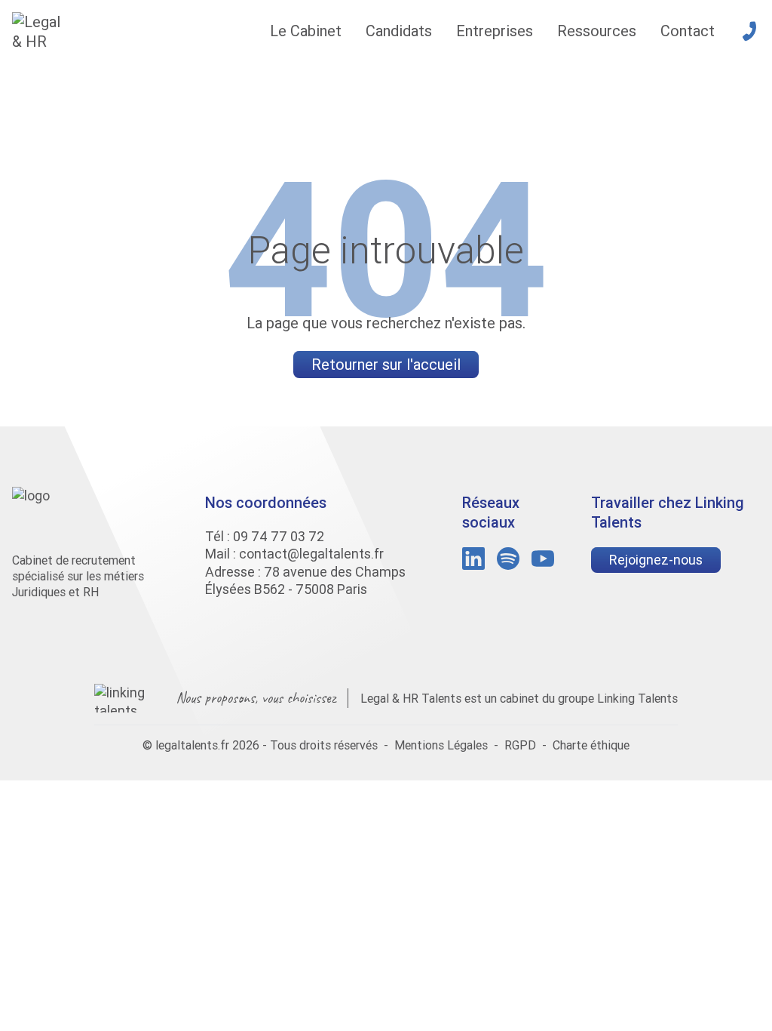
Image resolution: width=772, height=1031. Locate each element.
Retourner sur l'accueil (386, 364)
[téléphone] (749, 31)
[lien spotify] (508, 558)
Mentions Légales (441, 744)
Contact (687, 30)
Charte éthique (591, 744)
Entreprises (494, 30)
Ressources (596, 30)
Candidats (399, 30)
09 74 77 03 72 (278, 536)
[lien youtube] (543, 558)
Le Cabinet (306, 30)
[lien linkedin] (473, 558)
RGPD (520, 744)
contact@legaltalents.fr (311, 553)
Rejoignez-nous (656, 559)
